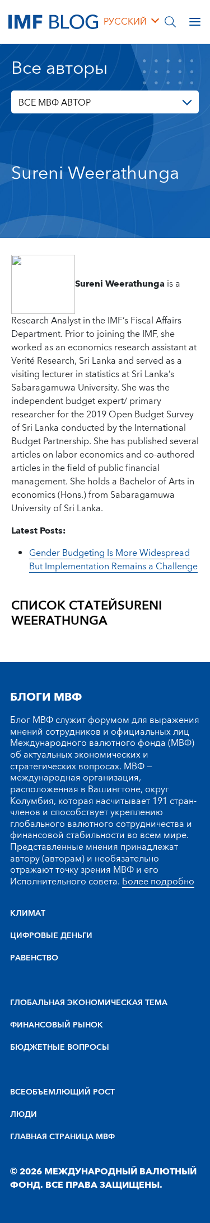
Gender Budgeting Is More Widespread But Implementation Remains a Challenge (113, 559)
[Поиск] (170, 21)
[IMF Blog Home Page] (53, 21)
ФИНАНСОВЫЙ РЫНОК (56, 1025)
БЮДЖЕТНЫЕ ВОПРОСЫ (59, 1047)
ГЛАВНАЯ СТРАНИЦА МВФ (62, 1137)
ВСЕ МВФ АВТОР (54, 103)
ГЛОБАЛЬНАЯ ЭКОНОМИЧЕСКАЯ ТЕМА (88, 1002)
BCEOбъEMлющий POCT (62, 1092)
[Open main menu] (195, 22)
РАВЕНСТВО (34, 958)
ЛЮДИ (23, 1114)
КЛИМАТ (27, 913)
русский (125, 21)
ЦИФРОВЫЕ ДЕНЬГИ (51, 935)
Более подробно (158, 881)
